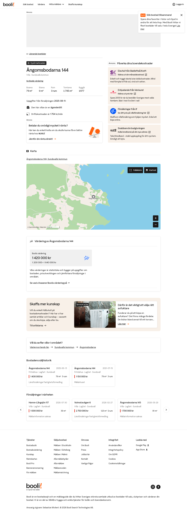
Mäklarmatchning (61, 472)
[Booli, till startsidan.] (8, 4)
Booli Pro (30, 463)
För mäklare (31, 472)
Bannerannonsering (34, 468)
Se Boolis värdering (34, 81)
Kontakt (84, 459)
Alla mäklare (59, 463)
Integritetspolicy (116, 450)
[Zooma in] (155, 218)
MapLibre (43, 227)
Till (36, 325)
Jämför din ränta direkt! (41, 139)
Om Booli (85, 445)
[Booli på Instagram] (153, 487)
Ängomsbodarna (88, 347)
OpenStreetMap (34, 227)
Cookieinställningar (117, 463)
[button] (93, 197)
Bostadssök (31, 445)
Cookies (112, 459)
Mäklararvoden (60, 468)
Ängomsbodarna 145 (130, 402)
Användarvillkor (115, 445)
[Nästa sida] (166, 410)
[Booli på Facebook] (158, 487)
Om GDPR (113, 454)
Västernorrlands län (39, 347)
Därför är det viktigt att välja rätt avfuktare (136, 306)
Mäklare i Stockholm (62, 445)
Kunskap (30, 454)
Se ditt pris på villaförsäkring (133, 113)
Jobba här (85, 454)
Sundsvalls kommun (64, 347)
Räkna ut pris (131, 93)
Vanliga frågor (87, 463)
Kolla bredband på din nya (134, 132)
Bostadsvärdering (34, 450)
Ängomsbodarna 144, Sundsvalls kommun (46, 159)
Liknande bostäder (37, 54)
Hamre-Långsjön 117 (39, 402)
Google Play (141, 445)
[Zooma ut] (155, 224)
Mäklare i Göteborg (62, 450)
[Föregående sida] (21, 410)
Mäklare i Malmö (60, 454)
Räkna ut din (132, 74)
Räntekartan (31, 459)
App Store (140, 449)
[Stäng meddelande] (181, 15)
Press (83, 450)
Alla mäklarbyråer (61, 459)
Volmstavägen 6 (82, 402)
